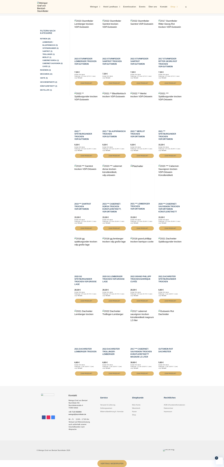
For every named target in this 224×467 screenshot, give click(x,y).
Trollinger (47, 54)
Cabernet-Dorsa (49, 60)
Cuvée (45, 66)
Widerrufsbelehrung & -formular (112, 411)
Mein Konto (136, 405)
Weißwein (44, 74)
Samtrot (46, 51)
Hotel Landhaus (110, 7)
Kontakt (163, 7)
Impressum (168, 411)
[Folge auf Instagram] (48, 417)
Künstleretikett (47, 86)
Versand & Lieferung (107, 405)
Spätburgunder (49, 48)
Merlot (45, 57)
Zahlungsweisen (106, 408)
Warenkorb (136, 408)
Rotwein (43, 39)
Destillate (44, 90)
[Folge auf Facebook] (44, 417)
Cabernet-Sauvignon (51, 63)
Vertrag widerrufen (112, 464)
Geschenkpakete (47, 82)
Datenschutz (168, 408)
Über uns (153, 7)
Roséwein (44, 70)
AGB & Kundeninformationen (174, 405)
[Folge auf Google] (53, 417)
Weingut (94, 7)
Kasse (134, 411)
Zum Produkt (86, 83)
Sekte (42, 78)
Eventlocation (129, 7)
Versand (79, 78)
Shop (172, 7)
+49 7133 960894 (75, 412)
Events (142, 7)
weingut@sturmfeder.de (77, 414)
